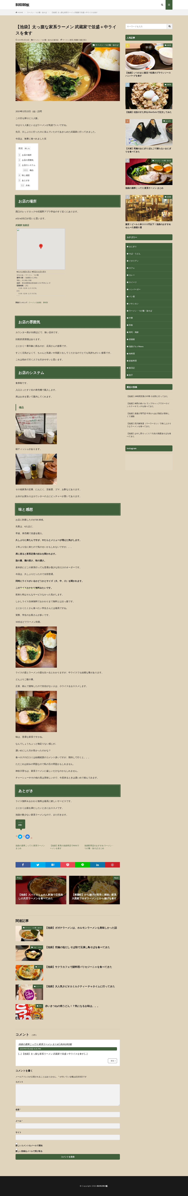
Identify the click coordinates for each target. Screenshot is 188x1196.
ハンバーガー (135, 289)
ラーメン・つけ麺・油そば (37, 12)
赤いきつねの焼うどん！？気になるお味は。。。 (72, 1005)
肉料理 (169, 45)
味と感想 (24, 175)
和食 (40, 1006)
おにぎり (168, 121)
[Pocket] (67, 865)
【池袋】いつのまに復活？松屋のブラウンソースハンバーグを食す (148, 74)
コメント (19, 1082)
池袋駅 (38, 302)
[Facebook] (23, 865)
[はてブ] (52, 865)
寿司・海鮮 (134, 332)
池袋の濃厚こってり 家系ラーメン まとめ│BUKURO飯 (45, 1044)
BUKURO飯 (22, 4)
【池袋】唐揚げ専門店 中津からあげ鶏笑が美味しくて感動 (148, 414)
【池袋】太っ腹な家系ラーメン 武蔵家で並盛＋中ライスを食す (74, 12)
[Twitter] (37, 865)
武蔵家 (76, 40)
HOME (20, 12)
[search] (169, 26)
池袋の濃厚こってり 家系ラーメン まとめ (144, 188)
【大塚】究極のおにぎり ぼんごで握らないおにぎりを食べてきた (148, 150)
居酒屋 (169, 197)
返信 (112, 1061)
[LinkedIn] (97, 865)
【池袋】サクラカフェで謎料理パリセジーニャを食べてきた (78, 966)
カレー (132, 275)
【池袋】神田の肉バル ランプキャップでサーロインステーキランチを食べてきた (148, 404)
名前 (18, 1109)
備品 (28, 170)
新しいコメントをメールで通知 (29, 1145)
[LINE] (82, 865)
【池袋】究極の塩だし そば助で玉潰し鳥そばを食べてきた (77, 947)
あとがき (24, 180)
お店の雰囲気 (26, 160)
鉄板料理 (133, 361)
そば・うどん (37, 947)
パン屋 (132, 296)
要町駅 (45, 302)
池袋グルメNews (136, 346)
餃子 (131, 375)
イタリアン (134, 261)
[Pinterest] (112, 865)
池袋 (81, 40)
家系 (71, 40)
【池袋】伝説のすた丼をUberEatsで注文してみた (148, 112)
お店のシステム (27, 165)
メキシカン (134, 303)
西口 (85, 40)
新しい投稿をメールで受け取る (29, 1151)
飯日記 (56, 40)
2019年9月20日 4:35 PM (30, 1049)
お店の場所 (25, 155)
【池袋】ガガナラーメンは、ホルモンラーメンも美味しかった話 (81, 927)
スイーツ (39, 986)
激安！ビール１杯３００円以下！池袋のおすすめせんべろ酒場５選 (148, 226)
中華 (131, 318)
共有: (25, 185)
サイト (18, 1132)
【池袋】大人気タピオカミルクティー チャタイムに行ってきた (80, 986)
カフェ (40, 967)
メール (19, 1121)
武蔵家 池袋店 (22, 225)
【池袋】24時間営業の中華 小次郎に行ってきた (147, 396)
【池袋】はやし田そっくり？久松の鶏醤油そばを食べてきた (149, 434)
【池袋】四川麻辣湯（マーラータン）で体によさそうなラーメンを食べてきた (149, 424)
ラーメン (65, 40)
